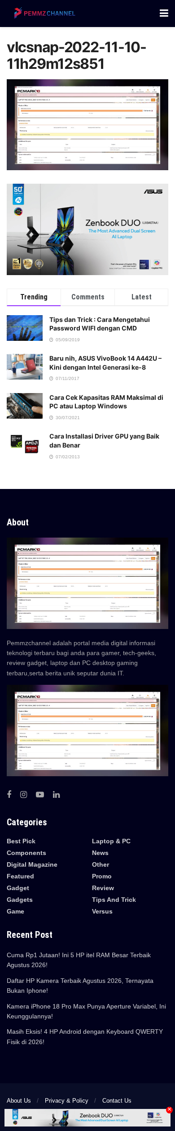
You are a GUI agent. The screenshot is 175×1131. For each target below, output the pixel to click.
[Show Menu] (164, 13)
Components (26, 852)
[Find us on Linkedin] (56, 795)
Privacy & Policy (66, 1100)
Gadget (18, 887)
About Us (19, 1100)
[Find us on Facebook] (9, 795)
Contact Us (116, 1100)
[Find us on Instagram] (23, 795)
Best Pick (21, 841)
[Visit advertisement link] (87, 229)
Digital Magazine (32, 864)
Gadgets (20, 899)
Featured (20, 876)
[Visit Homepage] (43, 14)
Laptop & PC (111, 841)
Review (103, 887)
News (100, 852)
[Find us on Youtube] (40, 795)
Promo (102, 876)
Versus (102, 911)
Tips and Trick (114, 899)
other (100, 864)
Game (15, 911)
